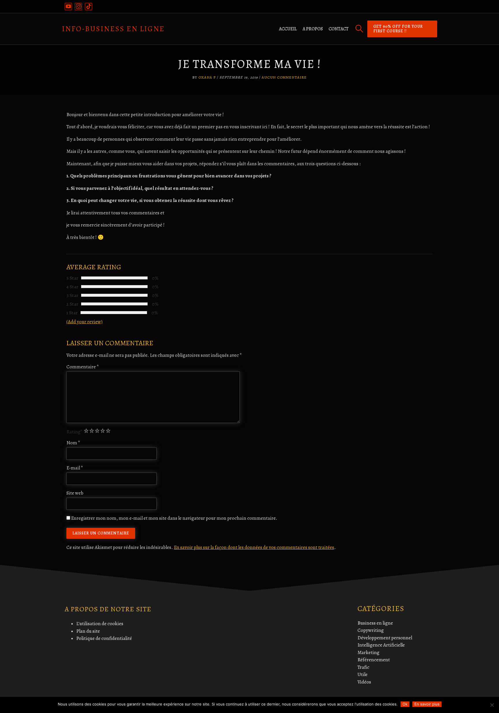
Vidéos (364, 682)
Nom (73, 442)
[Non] (492, 705)
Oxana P (207, 77)
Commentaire (82, 366)
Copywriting (371, 630)
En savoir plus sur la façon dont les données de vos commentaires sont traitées (254, 547)
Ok (405, 704)
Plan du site (88, 631)
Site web (74, 493)
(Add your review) (84, 321)
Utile (363, 674)
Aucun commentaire (284, 77)
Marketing (368, 652)
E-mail (74, 468)
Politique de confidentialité (104, 638)
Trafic (363, 667)
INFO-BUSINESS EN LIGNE (113, 29)
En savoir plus (427, 704)
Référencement (374, 659)
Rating (74, 431)
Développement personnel (385, 637)
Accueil (288, 29)
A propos (313, 29)
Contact (339, 29)
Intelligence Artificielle (381, 645)
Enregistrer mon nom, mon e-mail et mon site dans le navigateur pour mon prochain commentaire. (174, 518)
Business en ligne (375, 623)
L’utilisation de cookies (99, 623)
